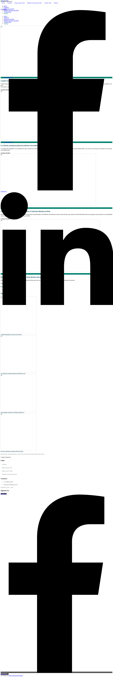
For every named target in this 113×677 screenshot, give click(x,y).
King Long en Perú (20, 3)
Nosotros (9, 3)
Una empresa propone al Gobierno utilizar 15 (12, 412)
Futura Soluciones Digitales (15, 675)
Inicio (3, 3)
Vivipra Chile (47, 3)
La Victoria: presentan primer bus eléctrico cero (13, 373)
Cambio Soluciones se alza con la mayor (11, 334)
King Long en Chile (7, 471)
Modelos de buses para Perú (34, 3)
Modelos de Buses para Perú (9, 474)
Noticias (56, 3)
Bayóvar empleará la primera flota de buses (12, 451)
